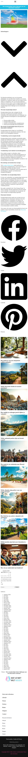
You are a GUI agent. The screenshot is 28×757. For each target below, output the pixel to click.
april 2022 (6, 665)
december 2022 (7, 654)
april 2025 (6, 616)
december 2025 (7, 605)
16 (10, 577)
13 (6, 577)
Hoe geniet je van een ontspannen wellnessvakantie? (10, 361)
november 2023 (7, 638)
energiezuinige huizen (8, 165)
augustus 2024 (7, 626)
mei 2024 (6, 630)
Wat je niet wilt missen (8, 694)
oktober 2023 (7, 640)
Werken (4, 704)
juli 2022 (6, 660)
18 (3, 579)
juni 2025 (6, 614)
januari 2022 (7, 669)
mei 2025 (6, 615)
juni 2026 (6, 597)
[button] (15, 1)
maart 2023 (6, 649)
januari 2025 (7, 619)
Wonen (3, 672)
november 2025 (7, 607)
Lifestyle (4, 697)
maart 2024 (6, 633)
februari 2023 (7, 651)
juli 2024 (6, 627)
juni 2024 (6, 629)
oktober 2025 (7, 608)
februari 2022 (7, 667)
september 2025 (7, 609)
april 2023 (6, 648)
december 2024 (7, 620)
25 (3, 580)
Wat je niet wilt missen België (8, 684)
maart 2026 (6, 601)
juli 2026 (6, 596)
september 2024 (7, 625)
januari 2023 (7, 652)
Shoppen (4, 710)
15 (9, 577)
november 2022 (7, 655)
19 (4, 579)
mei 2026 (6, 598)
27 (6, 580)
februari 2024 (7, 634)
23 (10, 579)
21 (7, 579)
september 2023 (7, 641)
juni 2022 (6, 662)
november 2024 (7, 622)
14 (7, 577)
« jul (2, 584)
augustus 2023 (7, 643)
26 (4, 580)
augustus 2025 (7, 611)
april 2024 (6, 631)
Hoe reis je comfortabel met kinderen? (12, 568)
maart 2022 (6, 666)
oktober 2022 (7, 656)
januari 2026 (7, 604)
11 (3, 577)
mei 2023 (6, 647)
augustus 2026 (7, 594)
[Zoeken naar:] (8, 587)
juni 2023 (6, 645)
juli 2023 (6, 644)
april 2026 (6, 600)
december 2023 (7, 637)
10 (1, 577)
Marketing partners (14, 742)
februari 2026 (7, 602)
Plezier (4, 707)
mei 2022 (6, 663)
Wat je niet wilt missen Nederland (9, 687)
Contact (4, 714)
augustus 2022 (7, 659)
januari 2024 (7, 636)
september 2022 (7, 658)
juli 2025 (6, 612)
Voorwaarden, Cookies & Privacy (14, 739)
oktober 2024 (7, 623)
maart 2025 (6, 618)
